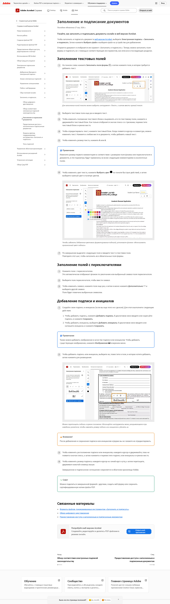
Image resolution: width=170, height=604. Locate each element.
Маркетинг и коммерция (73, 3)
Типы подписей (28, 144)
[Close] (118, 599)
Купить (114, 3)
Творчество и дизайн (21, 3)
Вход (163, 3)
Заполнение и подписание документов (32, 119)
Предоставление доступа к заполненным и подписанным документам (33, 126)
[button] (156, 3)
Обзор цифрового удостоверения (29, 103)
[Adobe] (6, 3)
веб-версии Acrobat (103, 39)
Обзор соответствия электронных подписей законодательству (31, 111)
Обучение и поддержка (96, 3)
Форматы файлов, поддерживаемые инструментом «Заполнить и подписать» (33, 136)
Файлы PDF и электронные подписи (46, 3)
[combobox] (119, 10)
